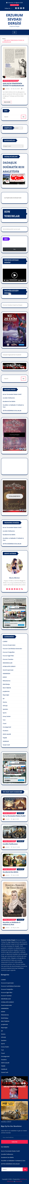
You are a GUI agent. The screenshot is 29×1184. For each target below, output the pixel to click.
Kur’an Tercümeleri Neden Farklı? (12, 394)
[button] (14, 275)
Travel (4, 723)
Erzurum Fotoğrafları (9, 652)
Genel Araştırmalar (8, 670)
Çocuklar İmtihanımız (9, 398)
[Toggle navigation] (14, 32)
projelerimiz (6, 691)
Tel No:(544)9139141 (14, 496)
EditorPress (10, 1181)
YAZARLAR (6, 741)
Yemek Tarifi (6, 745)
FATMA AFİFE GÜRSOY (9, 666)
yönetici (7, 88)
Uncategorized (7, 727)
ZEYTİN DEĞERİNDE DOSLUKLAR (12, 410)
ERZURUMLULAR (7, 663)
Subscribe (14, 1142)
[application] (14, 275)
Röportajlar (6, 695)
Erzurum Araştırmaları (9, 645)
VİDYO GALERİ (7, 734)
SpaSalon (5, 709)
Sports (4, 713)
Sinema (5, 702)
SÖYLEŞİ (5, 705)
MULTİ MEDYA (7, 688)
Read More (7, 102)
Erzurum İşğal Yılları (8, 656)
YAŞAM (5, 738)
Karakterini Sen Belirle (9, 401)
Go (23, 117)
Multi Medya (6, 684)
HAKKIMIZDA (6, 673)
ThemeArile (19, 1181)
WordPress (23, 1179)
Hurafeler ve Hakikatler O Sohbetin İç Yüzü (11, 923)
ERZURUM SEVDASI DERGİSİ (14, 19)
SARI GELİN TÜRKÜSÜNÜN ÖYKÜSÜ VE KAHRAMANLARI (13, 84)
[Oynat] (4, 280)
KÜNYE (5, 677)
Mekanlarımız (6, 681)
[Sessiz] (22, 280)
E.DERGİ (5, 641)
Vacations (5, 730)
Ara (6, 239)
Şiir (4, 698)
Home (4, 38)
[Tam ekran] (24, 280)
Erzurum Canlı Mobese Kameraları (12, 648)
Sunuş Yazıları (7, 716)
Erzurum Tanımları (8, 659)
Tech (4, 720)
